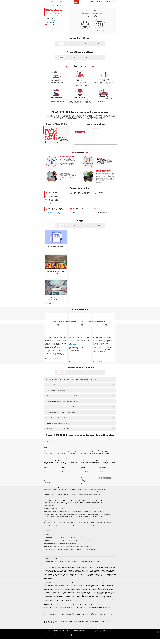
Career (45, 479)
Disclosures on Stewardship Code (68, 473)
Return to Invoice (93, 489)
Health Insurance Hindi (55, 554)
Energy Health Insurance (106, 500)
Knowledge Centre (86, 549)
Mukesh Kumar (69, 534)
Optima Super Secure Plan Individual (85, 504)
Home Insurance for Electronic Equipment (104, 522)
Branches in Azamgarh (102, 460)
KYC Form (81, 540)
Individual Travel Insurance (65, 511)
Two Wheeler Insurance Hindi (75, 554)
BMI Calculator (110, 504)
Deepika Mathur (54, 534)
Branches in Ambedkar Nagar (79, 460)
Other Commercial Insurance (68, 532)
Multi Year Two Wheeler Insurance (84, 492)
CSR (45, 476)
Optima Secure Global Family (60, 504)
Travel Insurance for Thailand (49, 518)
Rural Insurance (82, 530)
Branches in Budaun (90, 463)
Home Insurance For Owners (70, 520)
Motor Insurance (76, 546)
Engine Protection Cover (48, 494)
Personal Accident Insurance (85, 546)
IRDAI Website (79, 549)
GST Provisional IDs (84, 477)
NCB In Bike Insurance (76, 496)
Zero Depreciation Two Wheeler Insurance (62, 494)
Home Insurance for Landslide (49, 524)
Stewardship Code (65, 471)
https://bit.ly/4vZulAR (97, 344)
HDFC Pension (97, 561)
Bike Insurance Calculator (59, 491)
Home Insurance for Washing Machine (96, 520)
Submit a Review (58, 13)
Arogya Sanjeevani (87, 500)
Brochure (52, 540)
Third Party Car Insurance (88, 488)
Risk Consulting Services (48, 532)
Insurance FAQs (60, 549)
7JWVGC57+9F (48, 212)
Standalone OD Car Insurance (82, 489)
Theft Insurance (58, 525)
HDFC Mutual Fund (75, 561)
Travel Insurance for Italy (95, 514)
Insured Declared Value (101, 489)
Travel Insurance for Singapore (74, 516)
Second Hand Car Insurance (64, 488)
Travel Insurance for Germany (72, 514)
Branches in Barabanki (94, 462)
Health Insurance (57, 537)
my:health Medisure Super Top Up (99, 504)
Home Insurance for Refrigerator (77, 522)
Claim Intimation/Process (85, 471)
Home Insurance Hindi (86, 554)
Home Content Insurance (49, 525)
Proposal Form (63, 540)
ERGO (58, 558)
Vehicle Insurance (60, 492)
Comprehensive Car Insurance (76, 488)
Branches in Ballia (63, 462)
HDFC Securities (67, 561)
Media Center (46, 477)
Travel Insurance (56, 511)
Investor (45, 474)
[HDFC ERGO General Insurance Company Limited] (76, 2)
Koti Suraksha (63, 502)
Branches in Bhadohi (61, 463)
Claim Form (76, 540)
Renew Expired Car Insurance (63, 489)
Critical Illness (83, 537)
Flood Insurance (89, 524)
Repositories (93, 549)
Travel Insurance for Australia (83, 513)
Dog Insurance (54, 508)
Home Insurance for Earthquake (62, 524)
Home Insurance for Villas (90, 525)
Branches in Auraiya (91, 460)
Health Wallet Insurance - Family (74, 502)
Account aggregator (52, 549)
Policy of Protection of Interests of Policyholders (87, 480)
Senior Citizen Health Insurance (91, 499)
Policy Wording (70, 540)
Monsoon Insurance (97, 524)
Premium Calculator (59, 500)
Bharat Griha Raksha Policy (67, 525)
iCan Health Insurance (97, 500)
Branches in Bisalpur (80, 463)
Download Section (84, 473)
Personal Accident (67, 500)
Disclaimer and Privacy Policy (67, 476)
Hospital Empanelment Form (59, 543)
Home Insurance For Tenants (58, 520)
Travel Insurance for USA (61, 518)
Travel (86, 225)
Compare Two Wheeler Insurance (102, 491)
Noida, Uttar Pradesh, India (50, 214)
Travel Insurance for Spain (86, 516)
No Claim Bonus (73, 489)
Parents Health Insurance (79, 499)
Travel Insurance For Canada (105, 513)
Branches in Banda (84, 462)
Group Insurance (97, 530)
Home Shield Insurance (106, 524)
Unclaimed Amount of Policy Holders (87, 481)
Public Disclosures (47, 482)
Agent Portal (83, 483)
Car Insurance (55, 488)
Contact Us (101, 471)
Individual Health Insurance (58, 499)
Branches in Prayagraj (67, 460)
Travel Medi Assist (72, 549)
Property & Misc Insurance (107, 530)
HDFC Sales (82, 561)
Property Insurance (81, 524)
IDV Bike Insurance (97, 494)
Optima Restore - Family (94, 502)
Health (61, 225)
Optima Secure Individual (49, 504)
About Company (47, 473)
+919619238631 (50, 22)
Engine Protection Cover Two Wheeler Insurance (53, 496)
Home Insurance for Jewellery (64, 522)
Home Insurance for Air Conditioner (50, 522)
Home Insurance (69, 546)
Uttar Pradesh (56, 5)
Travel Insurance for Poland (62, 516)
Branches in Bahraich (53, 462)
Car (74, 225)
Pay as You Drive (104, 492)
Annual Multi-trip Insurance (99, 511)
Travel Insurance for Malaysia (49, 516)
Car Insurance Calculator (99, 488)
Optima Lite (103, 502)
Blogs (100, 473)
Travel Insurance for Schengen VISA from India (67, 513)
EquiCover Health (47, 505)
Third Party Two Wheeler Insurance (87, 491)
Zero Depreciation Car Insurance (50, 489)
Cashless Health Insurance (49, 500)
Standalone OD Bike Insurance (50, 492)
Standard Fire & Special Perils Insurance (70, 530)
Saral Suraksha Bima (85, 502)
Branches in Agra (48, 460)
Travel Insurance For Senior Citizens (50, 513)
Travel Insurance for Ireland (84, 514)
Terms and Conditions (66, 474)
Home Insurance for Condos (78, 525)
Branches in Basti (52, 463)
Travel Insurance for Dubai (49, 514)
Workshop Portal (84, 476)
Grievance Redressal (102, 474)
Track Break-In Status (95, 492)
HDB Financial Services (89, 561)
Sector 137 (55, 444)
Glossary (66, 549)
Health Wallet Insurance (48, 502)
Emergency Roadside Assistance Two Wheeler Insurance (81, 494)
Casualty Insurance (89, 530)
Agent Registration (47, 480)
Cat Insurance (61, 508)
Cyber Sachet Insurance (57, 530)
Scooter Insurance (67, 496)
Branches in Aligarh (57, 460)
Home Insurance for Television (82, 520)
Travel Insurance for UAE (71, 518)
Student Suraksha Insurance (87, 511)
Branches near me (48, 5)
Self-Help (82, 474)
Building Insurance (73, 524)
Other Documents (87, 540)
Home (98, 225)
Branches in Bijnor (71, 463)
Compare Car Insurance (109, 488)
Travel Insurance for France (60, 514)
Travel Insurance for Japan (107, 514)
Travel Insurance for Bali (94, 513)
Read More (48, 252)
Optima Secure (57, 502)
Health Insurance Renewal (103, 499)
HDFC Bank (54, 558)
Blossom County (47, 444)
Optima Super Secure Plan (72, 504)
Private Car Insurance (75, 537)
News (100, 476)
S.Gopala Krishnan (76, 534)
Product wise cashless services (71, 543)
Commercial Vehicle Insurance (70, 492)
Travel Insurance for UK (81, 518)
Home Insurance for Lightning (89, 522)
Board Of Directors (47, 471)
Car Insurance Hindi (64, 554)
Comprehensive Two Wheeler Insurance (72, 491)
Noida (61, 5)
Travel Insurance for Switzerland (98, 516)
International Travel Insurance (92, 518)
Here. (53, 505)
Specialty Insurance (58, 532)
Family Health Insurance (69, 499)
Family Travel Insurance (76, 511)
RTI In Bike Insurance (85, 496)
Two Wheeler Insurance (48, 491)
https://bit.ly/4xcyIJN (73, 344)
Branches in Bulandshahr (101, 463)
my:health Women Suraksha (77, 500)
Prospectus (57, 540)
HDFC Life (61, 561)
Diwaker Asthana (62, 534)
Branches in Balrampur (73, 462)
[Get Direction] (59, 214)
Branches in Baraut (104, 462)
